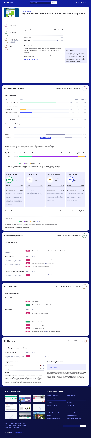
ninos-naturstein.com (52, 405)
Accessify (8, 2)
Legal (23, 423)
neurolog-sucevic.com (52, 395)
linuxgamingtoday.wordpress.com (55, 412)
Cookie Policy (16, 427)
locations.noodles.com (52, 398)
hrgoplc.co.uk (70, 405)
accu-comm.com (71, 398)
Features (12, 423)
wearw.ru (49, 415)
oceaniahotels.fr (51, 408)
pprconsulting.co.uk (72, 415)
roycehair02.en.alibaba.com (53, 418)
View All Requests (45, 137)
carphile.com (50, 402)
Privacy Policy (8, 427)
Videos (6, 423)
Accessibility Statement (10, 425)
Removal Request (22, 425)
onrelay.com (70, 402)
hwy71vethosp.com (71, 395)
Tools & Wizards (78, 2)
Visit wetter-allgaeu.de (31, 59)
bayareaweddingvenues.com (74, 418)
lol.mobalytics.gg (71, 412)
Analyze (54, 2)
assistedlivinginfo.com (72, 408)
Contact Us (18, 423)
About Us (85, 2)
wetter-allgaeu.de (27, 11)
